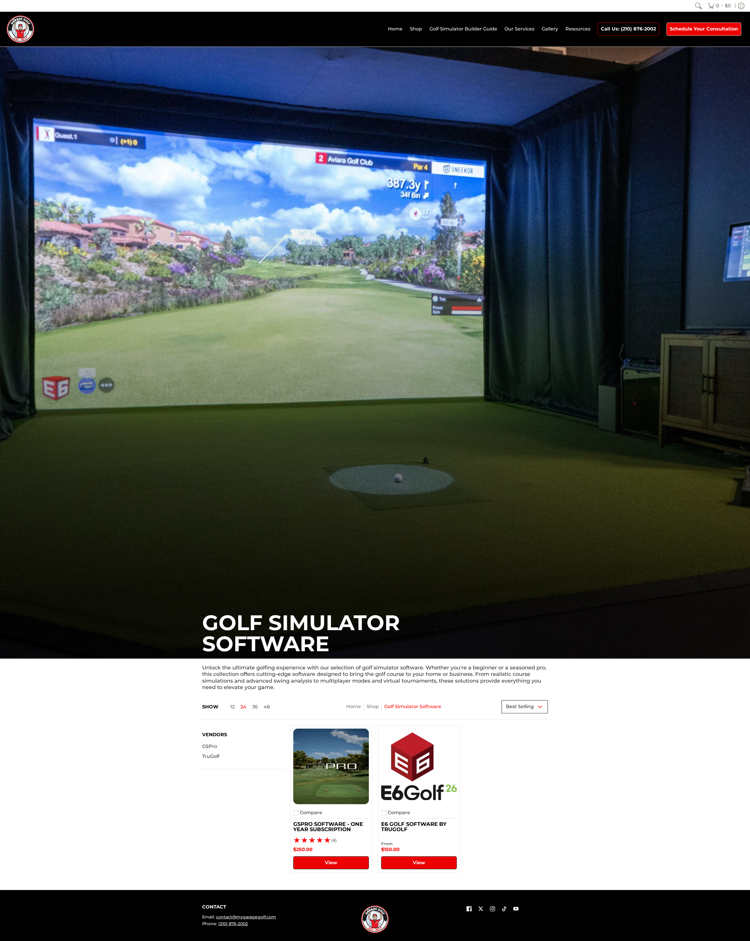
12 (232, 707)
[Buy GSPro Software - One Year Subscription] (331, 766)
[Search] (698, 6)
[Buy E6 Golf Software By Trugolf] (419, 766)
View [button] (419, 862)
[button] (214, 736)
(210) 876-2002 (233, 923)
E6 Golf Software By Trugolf (413, 827)
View (331, 862)
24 (243, 707)
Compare (311, 812)
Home (353, 706)
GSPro (209, 746)
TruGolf (210, 756)
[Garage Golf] (20, 29)
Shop (373, 706)
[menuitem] (719, 6)
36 (255, 707)
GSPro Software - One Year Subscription (328, 827)
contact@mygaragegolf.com (246, 917)
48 (267, 707)
